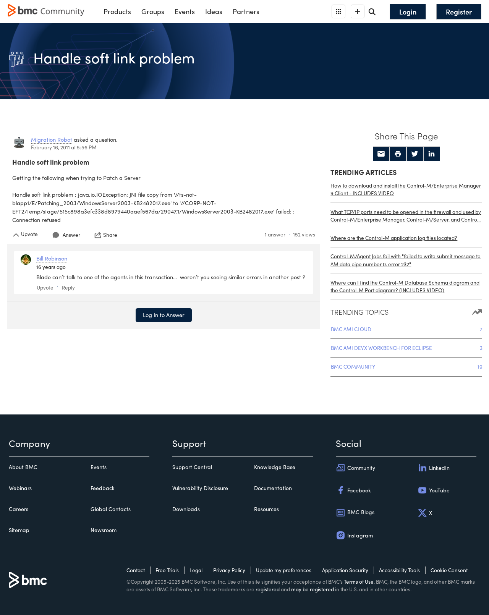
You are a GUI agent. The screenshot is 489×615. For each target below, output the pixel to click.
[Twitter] (415, 154)
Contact (135, 570)
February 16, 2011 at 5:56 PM (64, 147)
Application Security (345, 570)
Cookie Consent (449, 570)
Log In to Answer (164, 315)
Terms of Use (359, 581)
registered (268, 589)
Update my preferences (283, 570)
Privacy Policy (229, 570)
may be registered (312, 589)
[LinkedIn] (432, 154)
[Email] (381, 154)
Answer (71, 234)
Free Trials (167, 570)
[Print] (398, 154)
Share (110, 234)
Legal (195, 570)
